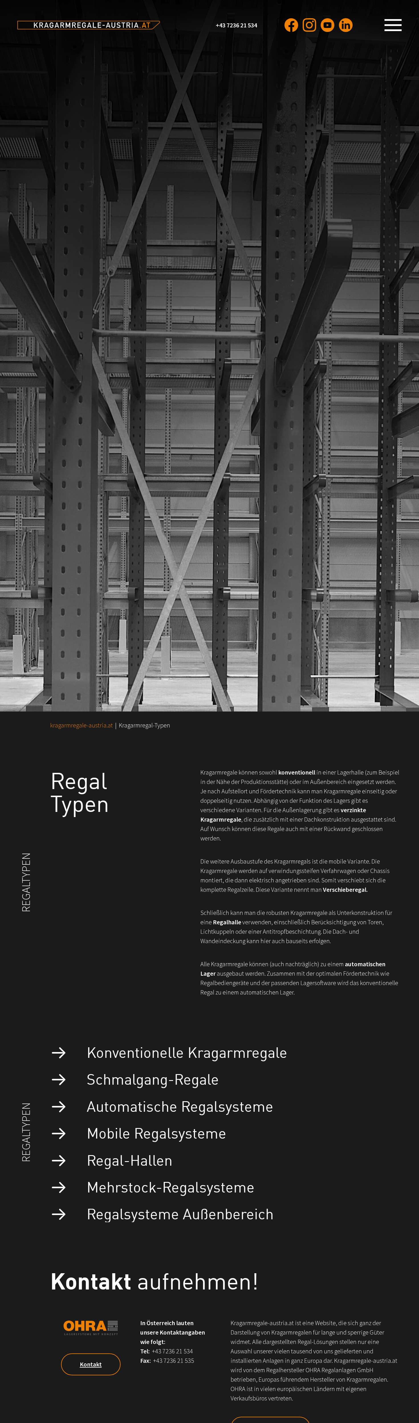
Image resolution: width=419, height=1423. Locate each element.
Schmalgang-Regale (153, 1078)
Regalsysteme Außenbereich (180, 1213)
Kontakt (91, 1364)
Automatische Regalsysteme (180, 1105)
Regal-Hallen (129, 1159)
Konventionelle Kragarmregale (187, 1051)
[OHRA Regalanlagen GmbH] (88, 25)
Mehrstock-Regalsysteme (171, 1186)
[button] (395, 25)
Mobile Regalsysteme (156, 1132)
